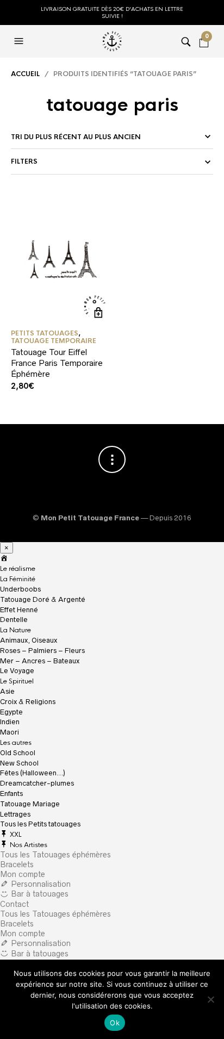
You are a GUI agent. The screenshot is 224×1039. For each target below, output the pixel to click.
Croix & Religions (27, 702)
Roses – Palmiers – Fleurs (42, 650)
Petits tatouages (44, 333)
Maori (9, 732)
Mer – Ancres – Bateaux (39, 661)
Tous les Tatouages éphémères (55, 854)
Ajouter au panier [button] (98, 312)
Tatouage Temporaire (53, 341)
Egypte (11, 712)
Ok (115, 1022)
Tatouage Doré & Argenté (42, 599)
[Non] (210, 999)
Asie (7, 691)
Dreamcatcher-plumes (37, 783)
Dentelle (14, 619)
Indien (10, 722)
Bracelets (17, 864)
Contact (14, 904)
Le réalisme (17, 568)
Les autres (16, 742)
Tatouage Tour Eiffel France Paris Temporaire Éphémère (57, 362)
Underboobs (20, 589)
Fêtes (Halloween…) (32, 773)
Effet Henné (19, 610)
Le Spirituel (17, 681)
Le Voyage (17, 671)
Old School (17, 753)
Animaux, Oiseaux (28, 640)
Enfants (11, 793)
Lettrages (15, 814)
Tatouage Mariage (30, 804)
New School (19, 763)
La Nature (15, 630)
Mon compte (22, 874)
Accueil (25, 74)
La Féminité (17, 579)
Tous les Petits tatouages (40, 824)
